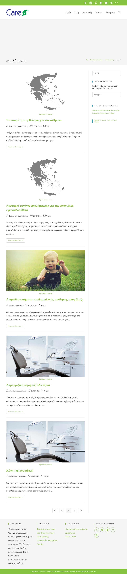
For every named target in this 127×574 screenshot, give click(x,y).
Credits (40, 544)
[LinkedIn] (107, 529)
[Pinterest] (113, 529)
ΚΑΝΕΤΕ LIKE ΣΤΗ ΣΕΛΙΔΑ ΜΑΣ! (106, 121)
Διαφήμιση (70, 533)
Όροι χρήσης (42, 536)
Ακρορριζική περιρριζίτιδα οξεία (28, 385)
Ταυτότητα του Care (46, 529)
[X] (96, 529)
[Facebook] (102, 529)
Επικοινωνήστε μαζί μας (76, 529)
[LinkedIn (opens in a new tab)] (106, 2)
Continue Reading (16, 147)
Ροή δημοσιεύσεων (45, 533)
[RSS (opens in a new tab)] (111, 2)
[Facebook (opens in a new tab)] (91, 2)
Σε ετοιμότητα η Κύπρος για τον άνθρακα (34, 120)
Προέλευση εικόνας (45, 114)
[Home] (87, 60)
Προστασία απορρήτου (47, 540)
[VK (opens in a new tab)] (100, 2)
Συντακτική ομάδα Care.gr (18, 126)
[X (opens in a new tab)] (85, 2)
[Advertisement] (63, 39)
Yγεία (48, 126)
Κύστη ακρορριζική (19, 470)
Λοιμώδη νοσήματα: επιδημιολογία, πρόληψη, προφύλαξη (45, 299)
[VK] (96, 535)
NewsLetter (70, 536)
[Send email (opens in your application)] (116, 2)
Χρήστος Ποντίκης (16, 305)
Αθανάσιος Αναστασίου (17, 391)
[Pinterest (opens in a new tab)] (96, 2)
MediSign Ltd (51, 571)
